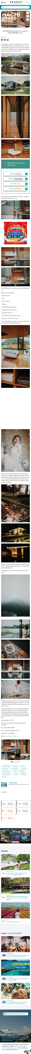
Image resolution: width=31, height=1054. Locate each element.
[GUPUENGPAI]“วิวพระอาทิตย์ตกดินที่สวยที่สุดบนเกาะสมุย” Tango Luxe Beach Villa (17, 956)
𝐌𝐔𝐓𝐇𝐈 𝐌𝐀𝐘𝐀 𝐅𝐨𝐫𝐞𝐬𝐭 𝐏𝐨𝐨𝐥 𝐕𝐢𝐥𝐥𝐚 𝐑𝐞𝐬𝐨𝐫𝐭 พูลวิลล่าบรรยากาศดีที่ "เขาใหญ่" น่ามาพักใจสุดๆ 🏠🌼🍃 (17, 898)
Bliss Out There (10, 871)
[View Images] (6, 746)
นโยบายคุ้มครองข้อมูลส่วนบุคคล (10, 1048)
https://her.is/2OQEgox (11, 736)
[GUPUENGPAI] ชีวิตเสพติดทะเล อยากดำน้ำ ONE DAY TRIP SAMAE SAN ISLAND (17, 1003)
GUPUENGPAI (9, 953)
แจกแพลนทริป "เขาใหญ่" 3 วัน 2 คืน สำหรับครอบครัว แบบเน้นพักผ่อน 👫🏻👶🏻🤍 (16, 874)
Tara (7, 920)
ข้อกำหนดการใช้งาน (19, 1046)
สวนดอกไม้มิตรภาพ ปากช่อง (13, 922)
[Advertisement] (15, 410)
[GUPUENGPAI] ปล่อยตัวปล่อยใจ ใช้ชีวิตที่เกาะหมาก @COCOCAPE (17, 979)
